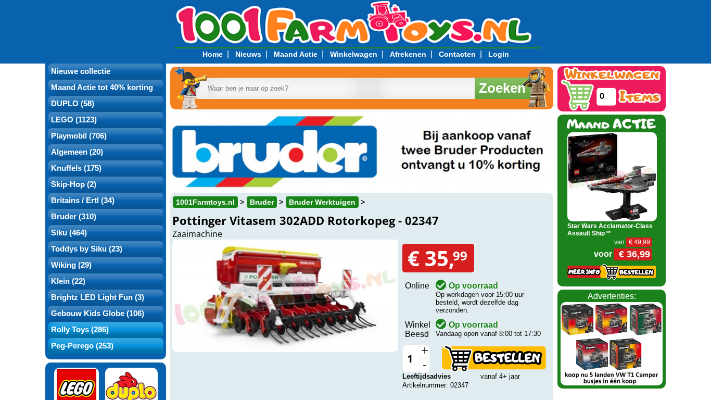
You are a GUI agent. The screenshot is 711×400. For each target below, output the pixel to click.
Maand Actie (296, 54)
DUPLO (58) (72, 103)
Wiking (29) (71, 265)
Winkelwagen (353, 54)
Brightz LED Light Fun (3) (97, 297)
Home (212, 54)
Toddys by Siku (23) (86, 249)
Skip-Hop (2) (73, 184)
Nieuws (248, 54)
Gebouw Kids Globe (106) (97, 313)
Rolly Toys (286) (80, 330)
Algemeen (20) (77, 152)
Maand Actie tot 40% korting (102, 87)
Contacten (457, 54)
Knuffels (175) (76, 168)
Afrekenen (408, 54)
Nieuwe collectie (80, 71)
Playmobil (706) (79, 136)
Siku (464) (69, 233)
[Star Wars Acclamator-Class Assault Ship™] (612, 175)
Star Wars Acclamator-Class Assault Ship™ (610, 229)
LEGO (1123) (74, 120)
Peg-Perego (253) (82, 346)
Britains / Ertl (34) (83, 200)
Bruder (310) (73, 217)
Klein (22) (68, 281)
